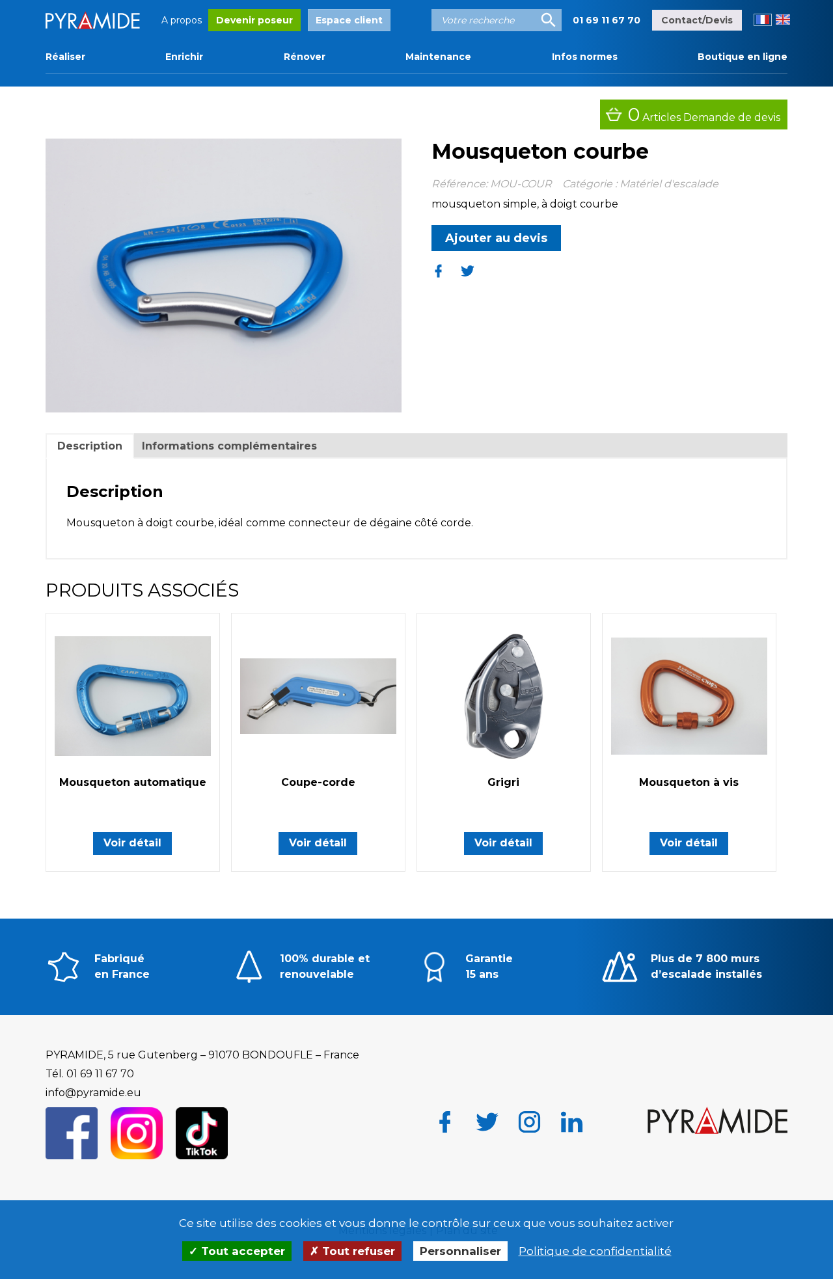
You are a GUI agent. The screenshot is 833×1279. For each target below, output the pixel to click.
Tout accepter (241, 1251)
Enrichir (184, 56)
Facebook (444, 1122)
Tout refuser (357, 1251)
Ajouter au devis (496, 238)
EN (783, 19)
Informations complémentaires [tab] (229, 446)
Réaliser (65, 56)
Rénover (304, 56)
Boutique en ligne (742, 56)
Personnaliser (460, 1251)
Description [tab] (89, 446)
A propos (181, 20)
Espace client (349, 20)
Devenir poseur (254, 20)
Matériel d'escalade (669, 184)
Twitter (487, 1122)
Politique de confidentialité (595, 1251)
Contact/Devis (697, 20)
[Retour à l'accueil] (717, 1122)
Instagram (529, 1122)
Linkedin (571, 1122)
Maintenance (438, 56)
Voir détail (132, 843)
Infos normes (585, 56)
